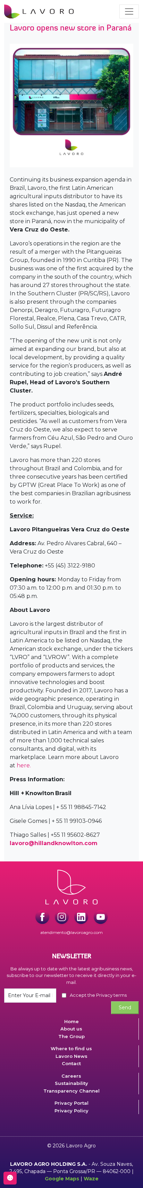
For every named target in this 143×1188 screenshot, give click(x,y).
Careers (71, 1076)
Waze (91, 1179)
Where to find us (71, 1048)
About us (71, 1028)
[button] (129, 11)
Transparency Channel (71, 1091)
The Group (71, 1036)
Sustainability (71, 1083)
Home (71, 1021)
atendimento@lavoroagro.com (71, 932)
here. (24, 765)
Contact (71, 1063)
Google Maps (62, 1179)
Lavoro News (71, 1056)
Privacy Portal (71, 1103)
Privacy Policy (71, 1110)
